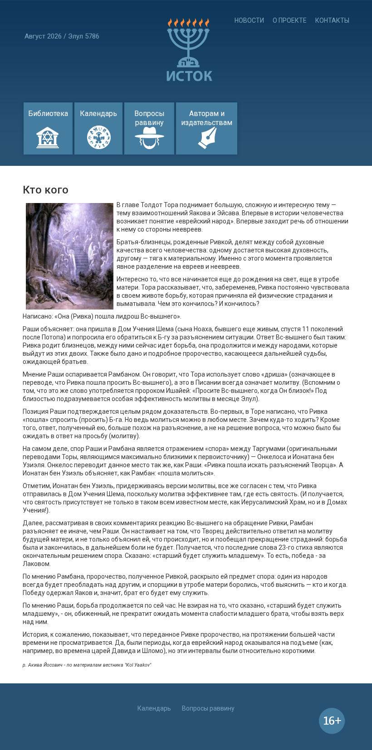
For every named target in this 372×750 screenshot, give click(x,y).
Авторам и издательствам (206, 118)
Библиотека (48, 113)
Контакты (332, 20)
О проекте (290, 20)
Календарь (98, 113)
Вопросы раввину (149, 118)
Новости (249, 20)
